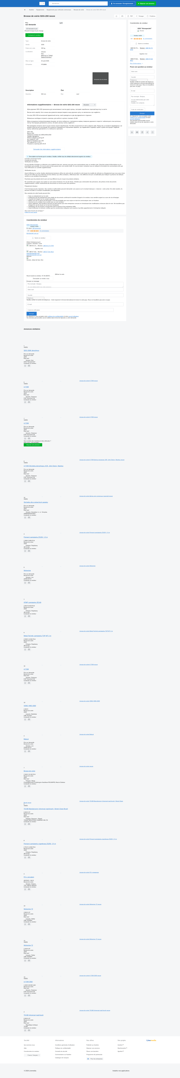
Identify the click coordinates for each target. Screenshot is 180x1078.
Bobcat (26, 739)
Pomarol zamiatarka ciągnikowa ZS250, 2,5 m (40, 844)
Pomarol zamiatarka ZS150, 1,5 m (36, 537)
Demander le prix (33, 28)
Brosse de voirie (29, 771)
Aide (25, 1048)
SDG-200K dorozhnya (31, 350)
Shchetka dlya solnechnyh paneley (36, 502)
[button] (116, 16)
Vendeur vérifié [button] (34, 226)
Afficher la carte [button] (59, 274)
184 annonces (36, 228)
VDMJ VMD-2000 (30, 706)
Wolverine (27, 570)
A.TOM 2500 (28, 982)
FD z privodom (29, 877)
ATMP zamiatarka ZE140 (32, 602)
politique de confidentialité (55, 316)
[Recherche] (50, 3)
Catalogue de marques (62, 1057)
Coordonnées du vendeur (31, 1051)
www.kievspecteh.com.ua (34, 255)
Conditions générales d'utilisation (65, 1045)
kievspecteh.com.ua (32, 233)
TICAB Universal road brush (33, 1015)
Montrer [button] (40, 245)
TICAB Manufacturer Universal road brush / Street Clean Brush (46, 809)
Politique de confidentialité (63, 1048)
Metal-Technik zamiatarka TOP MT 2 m (37, 636)
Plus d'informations (135, 63)
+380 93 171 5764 (48, 245)
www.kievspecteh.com (33, 253)
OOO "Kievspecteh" (32, 224)
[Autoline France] (30, 3)
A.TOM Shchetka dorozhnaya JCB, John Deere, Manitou (43, 466)
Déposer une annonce (33, 445)
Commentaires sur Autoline (63, 1054)
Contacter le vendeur (34, 35)
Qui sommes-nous (29, 1045)
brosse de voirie (46, 41)
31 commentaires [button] (44, 231)
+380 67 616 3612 (48, 252)
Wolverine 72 (28, 909)
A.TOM (26, 387)
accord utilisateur (74, 316)
